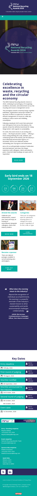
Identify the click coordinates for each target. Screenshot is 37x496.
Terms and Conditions (17, 480)
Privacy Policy (27, 480)
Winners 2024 (7, 462)
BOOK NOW (9, 234)
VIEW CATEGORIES (28, 232)
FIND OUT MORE (9, 268)
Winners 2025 (7, 460)
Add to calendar (30, 364)
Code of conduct (7, 480)
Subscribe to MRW (8, 464)
